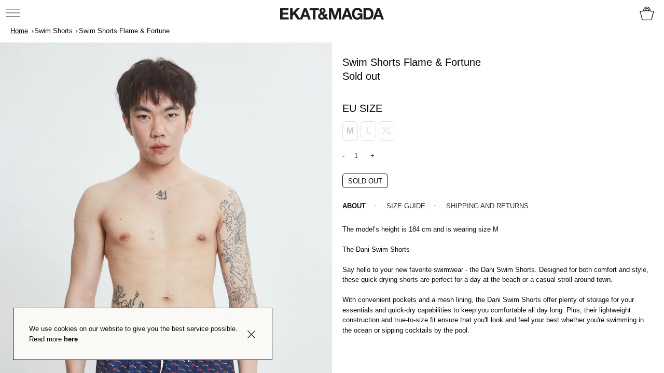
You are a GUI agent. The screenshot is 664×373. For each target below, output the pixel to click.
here (71, 339)
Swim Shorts (53, 31)
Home (19, 31)
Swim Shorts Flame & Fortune (124, 31)
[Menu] (13, 12)
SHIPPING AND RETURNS (487, 206)
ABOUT (354, 206)
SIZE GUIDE (405, 206)
